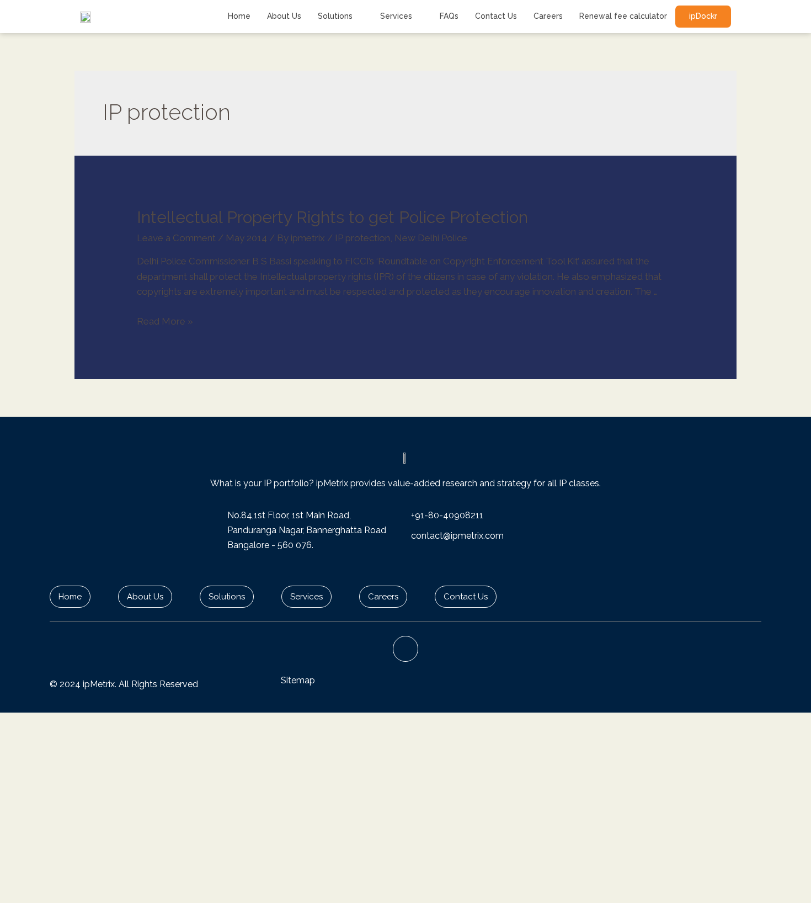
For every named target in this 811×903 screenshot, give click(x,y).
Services (396, 16)
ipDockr (703, 16)
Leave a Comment (176, 237)
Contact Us (496, 16)
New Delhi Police (430, 237)
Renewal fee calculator (623, 16)
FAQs (449, 16)
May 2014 (246, 237)
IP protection (362, 237)
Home (239, 16)
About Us (284, 16)
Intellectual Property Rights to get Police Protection (332, 217)
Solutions (335, 16)
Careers (548, 16)
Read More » (165, 321)
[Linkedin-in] (406, 649)
